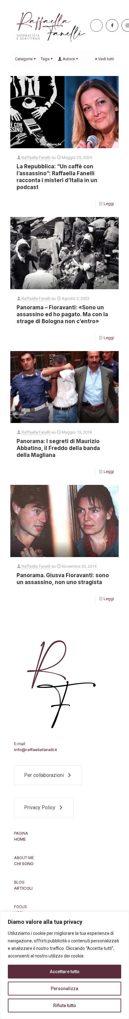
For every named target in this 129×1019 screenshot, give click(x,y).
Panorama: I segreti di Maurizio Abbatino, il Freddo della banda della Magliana (58, 448)
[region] (64, 965)
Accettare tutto (65, 971)
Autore (69, 59)
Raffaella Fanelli (36, 157)
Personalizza (64, 988)
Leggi (109, 203)
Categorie (24, 59)
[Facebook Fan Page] (112, 25)
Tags (45, 59)
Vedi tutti (106, 59)
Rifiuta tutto (64, 1005)
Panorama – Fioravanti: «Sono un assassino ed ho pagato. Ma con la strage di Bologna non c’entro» (62, 314)
